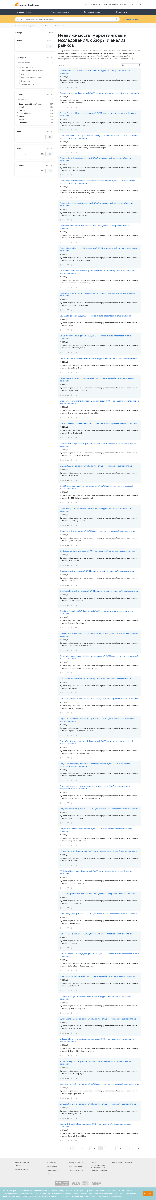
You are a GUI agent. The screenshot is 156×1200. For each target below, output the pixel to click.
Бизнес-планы (121, 12)
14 (120, 1148)
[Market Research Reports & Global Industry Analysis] (27, 4)
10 (94, 1148)
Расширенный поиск (131, 19)
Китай (21, 107)
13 (113, 1148)
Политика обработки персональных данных (98, 1166)
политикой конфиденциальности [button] (109, 1196)
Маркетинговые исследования (25, 26)
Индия (21, 119)
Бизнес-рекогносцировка (31, 77)
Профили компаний (92, 12)
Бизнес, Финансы (26, 67)
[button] (140, 1194)
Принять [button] (147, 1194)
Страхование (26, 81)
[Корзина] (140, 4)
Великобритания (25, 113)
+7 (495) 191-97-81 (112, 4)
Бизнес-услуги (26, 74)
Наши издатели (52, 1170)
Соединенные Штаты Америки (31, 104)
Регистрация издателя (122, 1162)
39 (132, 1148)
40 (138, 1148)
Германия (23, 122)
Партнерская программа (99, 1170)
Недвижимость (27, 84)
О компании (51, 1163)
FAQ (133, 4)
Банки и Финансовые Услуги (32, 71)
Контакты (123, 4)
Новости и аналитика (76, 1170)
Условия (93, 1163)
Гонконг (22, 110)
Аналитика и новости (60, 12)
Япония (22, 116)
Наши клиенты (52, 1166)
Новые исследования (76, 1166)
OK (50, 46)
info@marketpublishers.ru (93, 4)
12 (107, 1148)
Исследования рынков (76, 1163)
